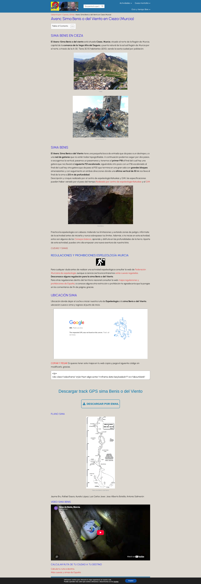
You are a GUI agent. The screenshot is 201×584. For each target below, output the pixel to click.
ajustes (116, 582)
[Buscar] (102, 6)
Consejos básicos (83, 239)
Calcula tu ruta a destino (62, 569)
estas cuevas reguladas (126, 273)
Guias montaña (141, 3)
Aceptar (130, 581)
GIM (148, 181)
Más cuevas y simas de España (66, 572)
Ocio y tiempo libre (139, 9)
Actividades (125, 3)
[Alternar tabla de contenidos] (71, 26)
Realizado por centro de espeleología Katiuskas (118, 181)
